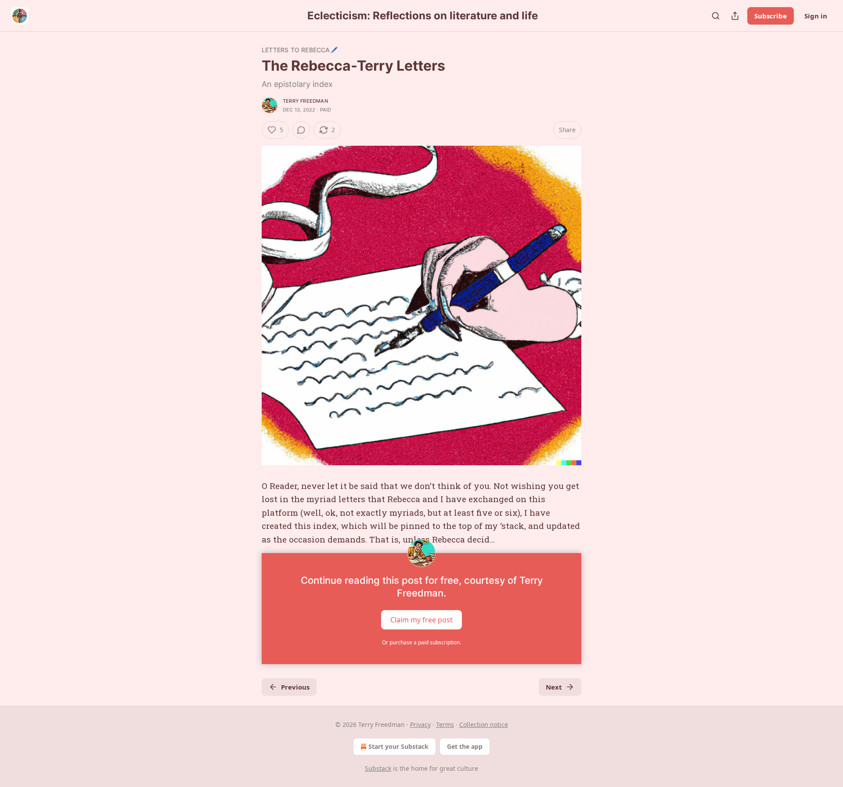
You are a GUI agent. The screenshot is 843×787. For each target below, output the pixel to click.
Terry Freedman (305, 101)
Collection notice (483, 724)
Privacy (420, 724)
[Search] (715, 16)
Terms (445, 724)
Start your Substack (398, 746)
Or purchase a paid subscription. (421, 642)
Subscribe (770, 15)
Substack (378, 768)
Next (554, 687)
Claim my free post (421, 620)
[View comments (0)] (301, 130)
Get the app (465, 746)
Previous (295, 687)
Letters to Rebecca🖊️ (300, 50)
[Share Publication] (735, 16)
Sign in (815, 15)
